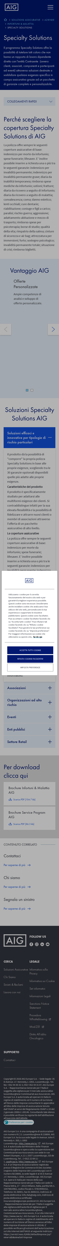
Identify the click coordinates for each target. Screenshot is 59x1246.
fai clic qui (37, 636)
